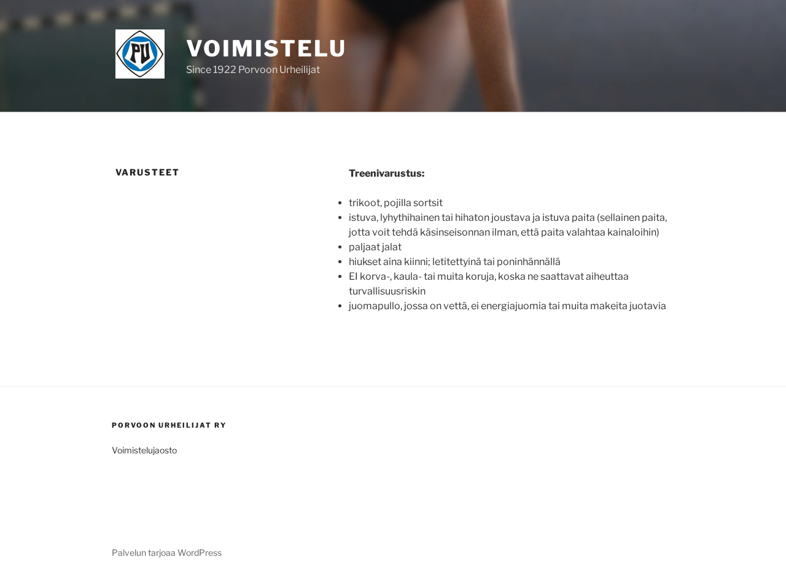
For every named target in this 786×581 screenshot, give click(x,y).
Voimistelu (266, 48)
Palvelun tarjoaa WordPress (167, 552)
